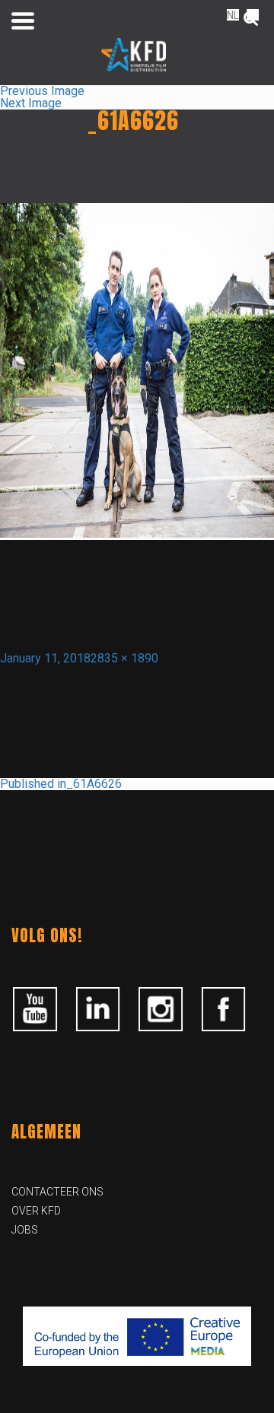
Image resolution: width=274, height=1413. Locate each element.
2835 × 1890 (124, 658)
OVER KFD (36, 1211)
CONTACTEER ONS (57, 1192)
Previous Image (42, 91)
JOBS (24, 1230)
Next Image (31, 103)
